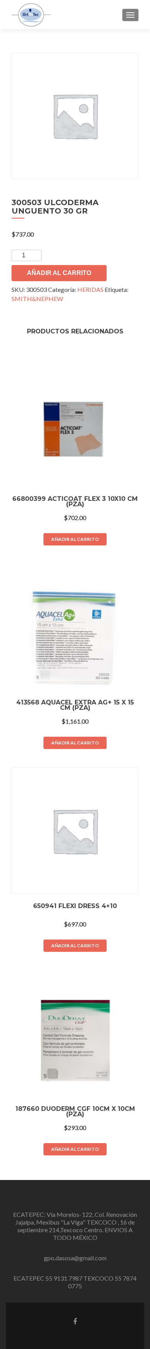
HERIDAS (90, 289)
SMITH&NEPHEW (37, 298)
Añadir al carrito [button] (75, 539)
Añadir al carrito (59, 273)
